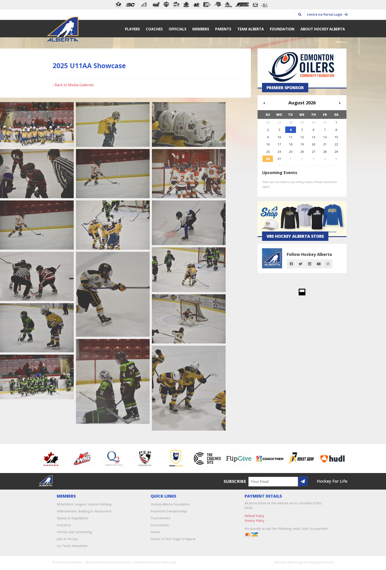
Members (200, 29)
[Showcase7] (113, 294)
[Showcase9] (189, 269)
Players (132, 29)
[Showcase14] (113, 173)
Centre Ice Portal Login (325, 14)
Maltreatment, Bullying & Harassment (84, 511)
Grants (155, 532)
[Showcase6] (189, 318)
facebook (291, 263)
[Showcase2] (37, 377)
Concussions (160, 525)
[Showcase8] (37, 276)
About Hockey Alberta (322, 29)
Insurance (64, 525)
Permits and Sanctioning (74, 532)
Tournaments (160, 518)
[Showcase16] (189, 124)
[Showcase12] (37, 225)
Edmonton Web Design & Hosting (295, 562)
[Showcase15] (37, 173)
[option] (55, 458)
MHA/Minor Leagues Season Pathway (84, 504)
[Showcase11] (113, 225)
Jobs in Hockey (67, 539)
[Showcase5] (37, 327)
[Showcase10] (189, 222)
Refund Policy (254, 516)
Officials (177, 29)
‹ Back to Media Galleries (73, 84)
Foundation (282, 29)
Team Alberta (250, 29)
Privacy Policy (254, 520)
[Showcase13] (189, 173)
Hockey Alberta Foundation (170, 504)
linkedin (309, 263)
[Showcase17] (113, 124)
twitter (300, 263)
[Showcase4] (113, 381)
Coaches (154, 29)
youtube (318, 263)
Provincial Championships (169, 511)
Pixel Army (327, 562)
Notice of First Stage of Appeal (173, 539)
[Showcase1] (37, 124)
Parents (223, 29)
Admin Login (169, 562)
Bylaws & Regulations (72, 518)
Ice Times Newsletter (72, 546)
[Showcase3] (189, 388)
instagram (327, 263)
